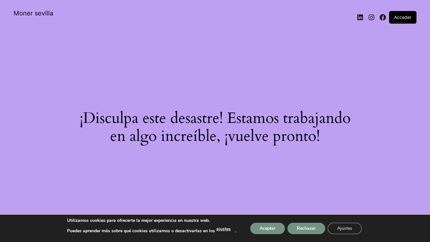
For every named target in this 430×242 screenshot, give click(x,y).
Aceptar (267, 228)
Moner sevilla (33, 13)
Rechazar (306, 228)
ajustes (223, 229)
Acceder (402, 17)
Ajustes (344, 228)
